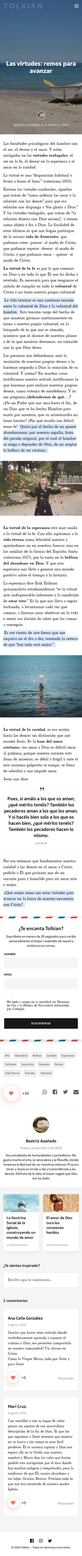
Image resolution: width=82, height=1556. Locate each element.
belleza (37, 1055)
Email (8, 974)
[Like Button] (11, 1093)
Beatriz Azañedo (41, 1141)
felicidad (10, 1064)
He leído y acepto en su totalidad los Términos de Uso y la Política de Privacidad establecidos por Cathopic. (38, 1005)
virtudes (30, 1073)
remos (59, 1064)
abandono (21, 1055)
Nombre (10, 954)
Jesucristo (27, 1064)
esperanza (67, 1055)
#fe (7, 1055)
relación (44, 1064)
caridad (51, 1055)
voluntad (45, 1073)
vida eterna (12, 1073)
